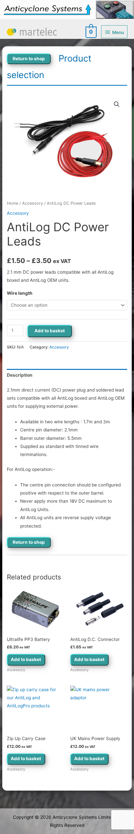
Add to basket (49, 330)
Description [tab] (20, 375)
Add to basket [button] (26, 659)
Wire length (20, 293)
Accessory (32, 203)
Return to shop (29, 58)
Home (12, 203)
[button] (117, 104)
